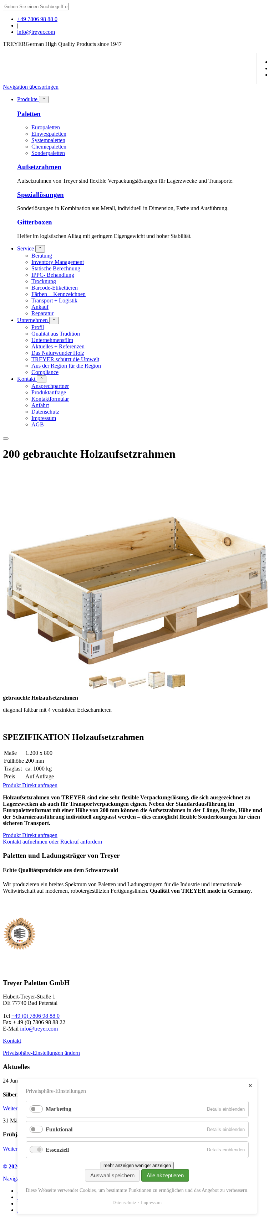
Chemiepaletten (48, 147)
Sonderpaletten (48, 153)
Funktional (59, 1129)
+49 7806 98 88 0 (37, 19)
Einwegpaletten (48, 134)
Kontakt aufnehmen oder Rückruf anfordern (52, 842)
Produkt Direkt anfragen (30, 785)
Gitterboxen (34, 222)
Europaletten (45, 127)
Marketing (58, 1109)
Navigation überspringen (31, 87)
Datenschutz (124, 1202)
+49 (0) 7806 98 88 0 (35, 1016)
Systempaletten (48, 140)
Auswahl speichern (112, 1175)
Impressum (151, 1202)
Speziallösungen (40, 194)
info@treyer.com (36, 32)
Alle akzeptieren (165, 1175)
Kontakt (12, 1041)
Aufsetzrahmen (39, 167)
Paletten (29, 114)
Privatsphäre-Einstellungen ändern (41, 1053)
